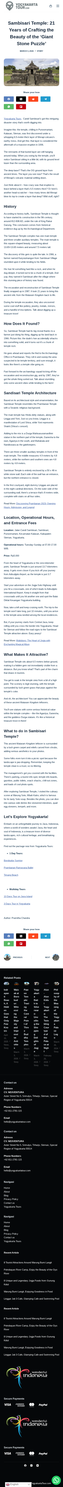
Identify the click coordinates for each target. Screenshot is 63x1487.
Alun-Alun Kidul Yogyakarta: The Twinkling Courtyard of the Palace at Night (46, 1020)
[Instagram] (31, 1465)
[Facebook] (9, 99)
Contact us (9, 1203)
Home (7, 1188)
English (14, 1484)
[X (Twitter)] (21, 99)
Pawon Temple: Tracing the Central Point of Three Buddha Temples (26, 1017)
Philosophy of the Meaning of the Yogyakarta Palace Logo (56, 1013)
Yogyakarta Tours (12, 118)
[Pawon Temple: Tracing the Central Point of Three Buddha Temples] (26, 983)
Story (40, 51)
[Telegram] (45, 99)
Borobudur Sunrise (13, 860)
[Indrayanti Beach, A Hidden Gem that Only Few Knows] (6, 983)
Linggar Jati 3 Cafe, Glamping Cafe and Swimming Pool (31, 1298)
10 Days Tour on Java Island (18, 896)
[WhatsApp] (9, 106)
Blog (6, 1195)
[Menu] (57, 6)
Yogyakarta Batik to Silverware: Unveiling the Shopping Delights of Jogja (36, 1020)
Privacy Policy (11, 1199)
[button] (56, 1480)
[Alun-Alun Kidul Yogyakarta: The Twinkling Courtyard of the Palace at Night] (46, 983)
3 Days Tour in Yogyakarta (17, 903)
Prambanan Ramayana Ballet (18, 867)
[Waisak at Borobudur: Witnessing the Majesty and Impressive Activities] (16, 983)
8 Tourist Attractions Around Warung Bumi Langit (28, 1262)
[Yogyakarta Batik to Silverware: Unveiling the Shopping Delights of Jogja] (36, 983)
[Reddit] (33, 99)
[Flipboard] (21, 106)
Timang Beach (11, 875)
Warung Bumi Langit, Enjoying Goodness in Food (28, 1291)
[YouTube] (37, 1465)
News (6, 1045)
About (7, 1191)
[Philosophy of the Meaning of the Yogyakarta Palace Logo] (56, 983)
